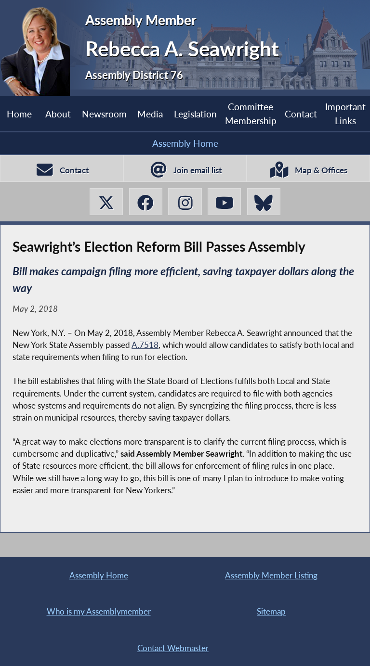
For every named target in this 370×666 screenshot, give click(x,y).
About (58, 113)
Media (150, 113)
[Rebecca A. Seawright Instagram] (184, 201)
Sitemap (271, 611)
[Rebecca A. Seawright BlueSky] (263, 201)
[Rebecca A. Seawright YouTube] (224, 201)
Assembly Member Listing (271, 575)
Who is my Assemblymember (99, 611)
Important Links (345, 113)
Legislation (195, 113)
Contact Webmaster (173, 648)
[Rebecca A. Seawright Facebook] (145, 201)
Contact (301, 113)
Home (19, 113)
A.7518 (145, 345)
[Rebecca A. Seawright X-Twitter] (106, 201)
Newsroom (104, 113)
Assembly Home (185, 143)
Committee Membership (251, 113)
